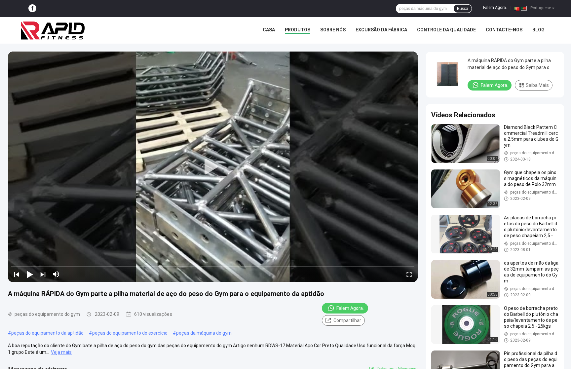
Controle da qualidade (446, 29)
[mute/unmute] (56, 274)
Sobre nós (333, 29)
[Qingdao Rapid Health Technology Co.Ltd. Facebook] (32, 8)
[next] (43, 274)
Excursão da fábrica (381, 29)
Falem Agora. (495, 7)
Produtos (297, 29)
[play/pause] (29, 274)
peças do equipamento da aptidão (47, 333)
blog (538, 29)
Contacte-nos (504, 29)
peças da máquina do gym (204, 333)
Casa (269, 29)
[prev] (16, 274)
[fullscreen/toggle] (409, 274)
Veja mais (61, 352)
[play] (213, 167)
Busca (462, 8)
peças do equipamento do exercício (130, 333)
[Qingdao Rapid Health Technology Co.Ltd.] (53, 30)
